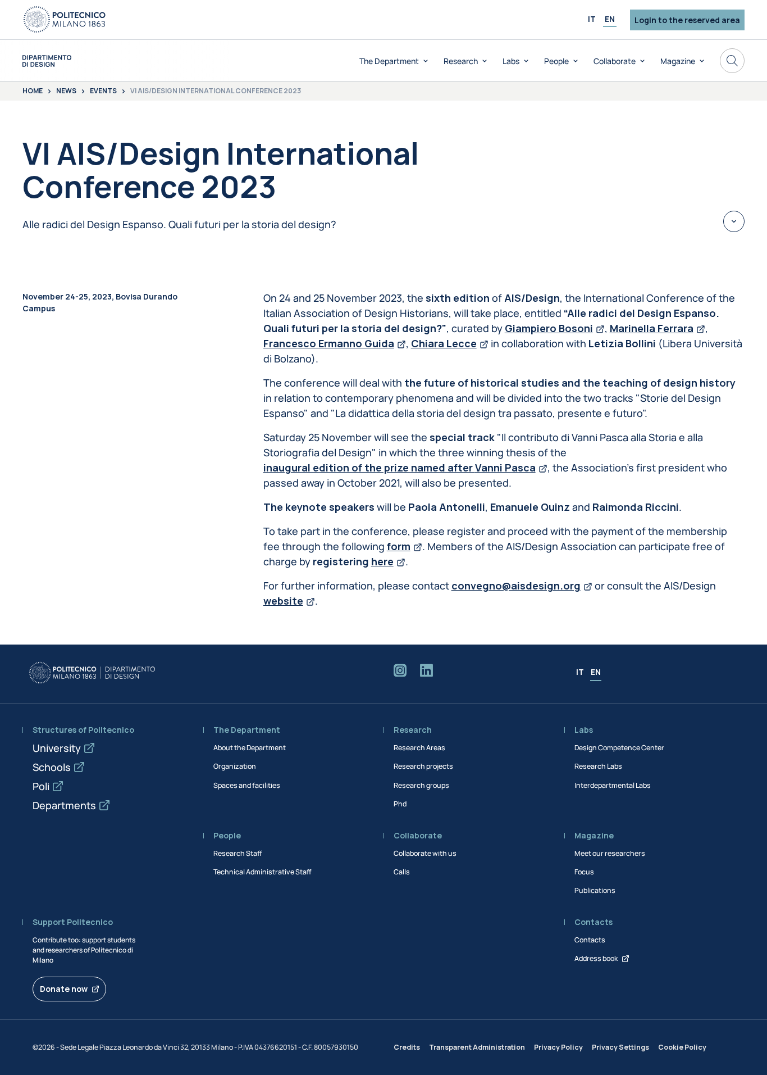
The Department (389, 61)
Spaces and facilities (246, 785)
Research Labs (598, 766)
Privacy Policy (558, 1047)
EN (610, 18)
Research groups (421, 785)
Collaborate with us (425, 853)
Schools (52, 767)
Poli (41, 786)
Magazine (677, 61)
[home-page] (46, 61)
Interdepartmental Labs (612, 785)
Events (103, 91)
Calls (402, 872)
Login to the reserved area (687, 20)
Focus (584, 872)
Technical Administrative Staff (262, 872)
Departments (64, 805)
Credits (407, 1047)
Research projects (423, 766)
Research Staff (237, 853)
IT (592, 18)
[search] (732, 60)
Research (461, 61)
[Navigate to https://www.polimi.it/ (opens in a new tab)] (64, 19)
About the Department (249, 747)
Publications (594, 890)
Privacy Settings (620, 1047)
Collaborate (614, 61)
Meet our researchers (609, 853)
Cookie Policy (682, 1047)
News (66, 91)
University (57, 748)
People (556, 61)
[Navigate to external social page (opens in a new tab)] (400, 673)
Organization (234, 766)
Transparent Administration (477, 1047)
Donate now (64, 988)
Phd (400, 804)
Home (32, 91)
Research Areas (419, 747)
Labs (511, 61)
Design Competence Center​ (619, 747)
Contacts (589, 940)
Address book (596, 958)
